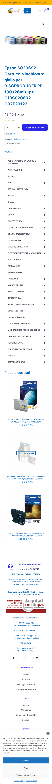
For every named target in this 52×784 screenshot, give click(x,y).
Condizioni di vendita (26, 715)
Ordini (26, 674)
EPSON (13, 134)
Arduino (11, 176)
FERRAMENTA (26, 266)
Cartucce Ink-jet (20, 139)
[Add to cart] (42, 380)
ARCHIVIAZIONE (26, 170)
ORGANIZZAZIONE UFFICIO (26, 336)
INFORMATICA (26, 298)
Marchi (26, 705)
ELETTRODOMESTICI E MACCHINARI (26, 253)
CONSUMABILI (26, 240)
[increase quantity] (18, 127)
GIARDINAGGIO (15, 272)
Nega (26, 768)
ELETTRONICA (14, 259)
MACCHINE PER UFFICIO (26, 323)
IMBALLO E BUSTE (26, 291)
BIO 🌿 (26, 195)
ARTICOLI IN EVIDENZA (18, 189)
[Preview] (42, 387)
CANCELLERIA (26, 208)
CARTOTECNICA (26, 221)
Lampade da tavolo (16, 317)
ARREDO (26, 182)
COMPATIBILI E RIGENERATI (26, 227)
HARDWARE (26, 278)
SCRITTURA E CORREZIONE (26, 349)
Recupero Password (26, 689)
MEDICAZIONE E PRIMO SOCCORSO (26, 330)
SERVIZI (26, 355)
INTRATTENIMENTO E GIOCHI (26, 304)
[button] (48, 733)
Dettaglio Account (26, 684)
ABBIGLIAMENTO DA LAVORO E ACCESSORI (26, 162)
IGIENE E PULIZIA (26, 285)
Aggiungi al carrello (35, 127)
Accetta (26, 760)
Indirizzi (26, 679)
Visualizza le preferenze (26, 775)
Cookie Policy (19, 781)
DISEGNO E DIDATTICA (26, 246)
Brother (11, 202)
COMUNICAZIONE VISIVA (26, 234)
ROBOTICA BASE (26, 342)
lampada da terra (15, 311)
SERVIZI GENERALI (26, 362)
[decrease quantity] (7, 127)
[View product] (42, 384)
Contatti (26, 720)
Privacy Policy (31, 781)
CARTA (26, 214)
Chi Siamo (26, 710)
